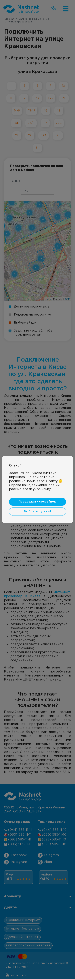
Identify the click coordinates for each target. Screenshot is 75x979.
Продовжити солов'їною (38, 501)
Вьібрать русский (37, 511)
